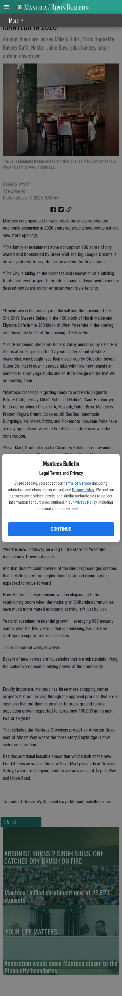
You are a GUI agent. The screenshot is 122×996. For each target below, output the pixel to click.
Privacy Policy (83, 490)
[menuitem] (18, 20)
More (14, 20)
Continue (61, 529)
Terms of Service (77, 483)
